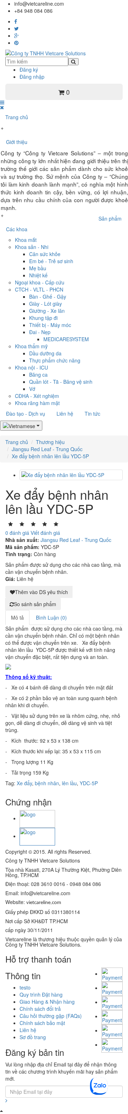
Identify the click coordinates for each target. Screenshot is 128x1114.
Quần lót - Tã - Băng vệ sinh (60, 381)
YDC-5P (89, 783)
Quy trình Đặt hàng (41, 994)
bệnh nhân (47, 783)
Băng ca (38, 374)
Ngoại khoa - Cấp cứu (39, 282)
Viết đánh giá (45, 532)
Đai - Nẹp (39, 332)
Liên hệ (65, 413)
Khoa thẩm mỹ (31, 346)
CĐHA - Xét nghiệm (37, 395)
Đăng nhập (32, 76)
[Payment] (112, 1044)
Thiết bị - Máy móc (50, 324)
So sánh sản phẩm (35, 604)
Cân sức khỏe (44, 253)
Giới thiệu (16, 141)
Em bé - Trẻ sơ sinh (51, 261)
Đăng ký (29, 69)
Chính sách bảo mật (42, 1022)
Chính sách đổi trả (40, 1008)
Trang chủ (16, 117)
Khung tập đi (43, 317)
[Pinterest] (16, 42)
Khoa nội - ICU (31, 367)
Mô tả (17, 617)
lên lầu (69, 783)
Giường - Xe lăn (47, 310)
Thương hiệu (50, 441)
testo (25, 987)
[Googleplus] (16, 35)
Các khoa (16, 229)
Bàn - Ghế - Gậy (47, 296)
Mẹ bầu (37, 268)
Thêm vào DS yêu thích (41, 591)
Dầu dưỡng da (45, 353)
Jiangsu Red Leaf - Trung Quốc (47, 449)
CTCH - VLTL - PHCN (39, 289)
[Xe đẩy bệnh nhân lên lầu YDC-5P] (71, 475)
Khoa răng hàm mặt (37, 402)
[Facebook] (15, 21)
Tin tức (92, 413)
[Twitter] (16, 28)
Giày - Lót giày (45, 303)
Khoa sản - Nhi (31, 246)
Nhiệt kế (38, 275)
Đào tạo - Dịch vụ (25, 413)
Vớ (32, 388)
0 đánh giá (17, 532)
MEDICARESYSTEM (66, 339)
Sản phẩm (110, 218)
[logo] (37, 818)
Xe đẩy (24, 783)
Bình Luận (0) (51, 617)
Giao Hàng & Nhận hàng (47, 1001)
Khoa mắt (26, 239)
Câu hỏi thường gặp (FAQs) (51, 1015)
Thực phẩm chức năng (54, 360)
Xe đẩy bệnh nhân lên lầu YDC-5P (50, 456)
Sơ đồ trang (33, 1037)
